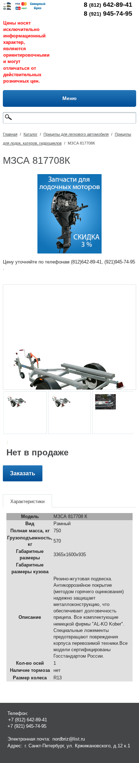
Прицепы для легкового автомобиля (76, 134)
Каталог (30, 134)
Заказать (22, 473)
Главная (10, 134)
